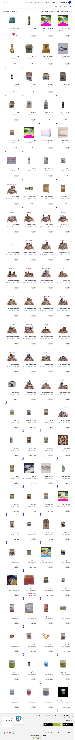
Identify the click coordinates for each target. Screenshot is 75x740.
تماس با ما (54, 6)
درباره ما (60, 6)
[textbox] (22, 2)
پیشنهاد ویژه (6, 11)
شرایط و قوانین (59, 732)
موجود (13, 11)
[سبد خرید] (4, 2)
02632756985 (69, 721)
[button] (7, 2)
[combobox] (22, 2)
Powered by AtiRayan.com (37, 738)
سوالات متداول (53, 732)
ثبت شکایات (47, 732)
